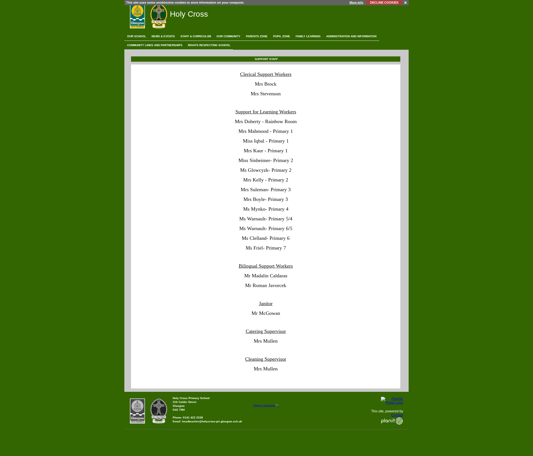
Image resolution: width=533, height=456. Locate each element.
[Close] (406, 2)
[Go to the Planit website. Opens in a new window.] (392, 428)
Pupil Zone (281, 36)
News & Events (163, 36)
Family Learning (308, 36)
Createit (397, 415)
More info (356, 2)
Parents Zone (257, 36)
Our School (136, 36)
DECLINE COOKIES (384, 2)
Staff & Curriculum (195, 36)
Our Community (228, 36)
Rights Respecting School (209, 45)
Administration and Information (351, 36)
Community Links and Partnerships (154, 45)
